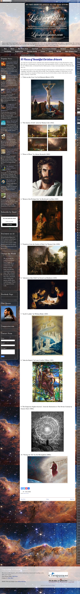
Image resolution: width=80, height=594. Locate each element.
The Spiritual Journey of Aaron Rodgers (11, 168)
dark (78, 354)
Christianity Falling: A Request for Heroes (12, 76)
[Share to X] (27, 491)
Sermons (43, 51)
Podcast (51, 51)
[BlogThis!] (26, 491)
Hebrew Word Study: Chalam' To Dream (12, 122)
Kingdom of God (19, 51)
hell (78, 466)
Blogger (53, 585)
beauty (24, 493)
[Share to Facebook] (29, 491)
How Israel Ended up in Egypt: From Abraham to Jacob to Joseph (11, 152)
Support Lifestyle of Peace (71, 51)
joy (78, 545)
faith (78, 391)
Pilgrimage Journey (32, 51)
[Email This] (25, 491)
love (78, 394)
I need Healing (7, 51)
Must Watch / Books (23, 49)
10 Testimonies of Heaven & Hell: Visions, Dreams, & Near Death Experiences (9, 108)
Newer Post (23, 499)
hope (78, 483)
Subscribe (9, 224)
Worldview (63, 49)
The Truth (58, 51)
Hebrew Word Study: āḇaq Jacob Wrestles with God (12, 91)
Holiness (72, 49)
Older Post (72, 499)
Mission (12, 49)
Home (5, 49)
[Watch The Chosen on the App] (8, 321)
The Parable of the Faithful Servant (11, 181)
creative (27, 493)
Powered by (6, 228)
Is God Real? (35, 49)
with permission (22, 581)
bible (78, 256)
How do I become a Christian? (49, 49)
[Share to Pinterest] (30, 491)
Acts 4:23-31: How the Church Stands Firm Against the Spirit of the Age (11, 196)
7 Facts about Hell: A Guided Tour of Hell (11, 63)
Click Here (15, 576)
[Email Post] (23, 491)
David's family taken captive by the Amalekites (11, 136)
